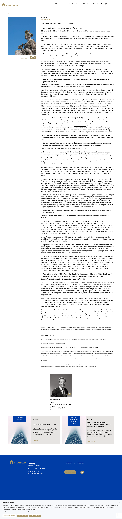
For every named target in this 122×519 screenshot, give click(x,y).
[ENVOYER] (105, 467)
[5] (41, 347)
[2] (41, 335)
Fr (118, 8)
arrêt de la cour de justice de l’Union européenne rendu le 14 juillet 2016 (81, 339)
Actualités (95, 4)
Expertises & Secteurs (75, 4)
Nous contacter (116, 4)
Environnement (54, 410)
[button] (31, 57)
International (86, 4)
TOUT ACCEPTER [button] (35, 515)
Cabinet (57, 4)
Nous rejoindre (105, 4)
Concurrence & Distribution (58, 408)
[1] (41, 327)
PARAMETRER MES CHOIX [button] (9, 515)
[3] (41, 339)
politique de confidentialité (40, 511)
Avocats (64, 4)
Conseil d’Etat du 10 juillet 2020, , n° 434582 (54, 343)
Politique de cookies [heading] (8, 502)
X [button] (119, 502)
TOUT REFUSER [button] (22, 515)
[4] (41, 343)
